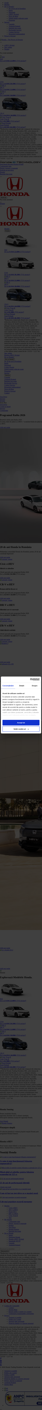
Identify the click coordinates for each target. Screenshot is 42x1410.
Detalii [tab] (21, 685)
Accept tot (21, 723)
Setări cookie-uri (20, 729)
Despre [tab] (34, 685)
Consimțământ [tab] (8, 685)
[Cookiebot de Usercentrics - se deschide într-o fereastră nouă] (30, 679)
